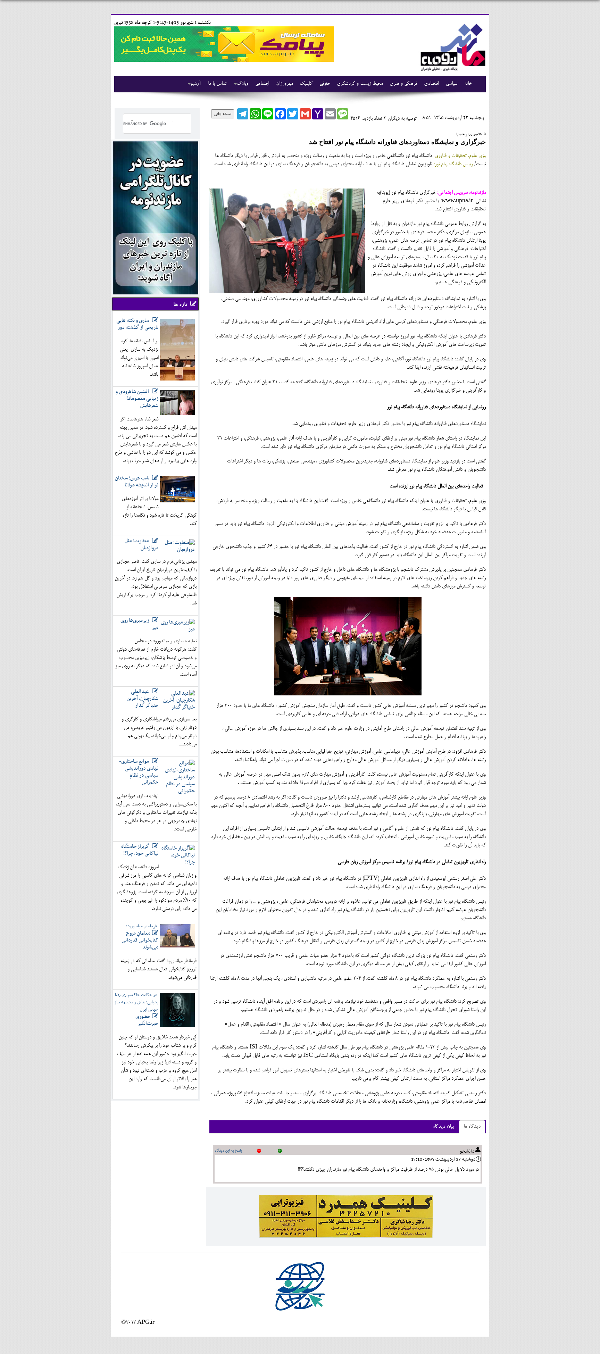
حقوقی (324, 84)
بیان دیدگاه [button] (443, 1127)
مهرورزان (284, 84)
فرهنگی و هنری (403, 84)
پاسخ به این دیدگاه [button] (228, 1150)
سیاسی (451, 84)
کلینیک (306, 84)
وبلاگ (242, 84)
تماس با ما (217, 84)
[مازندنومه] (452, 46)
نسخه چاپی (222, 113)
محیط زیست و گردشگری (360, 84)
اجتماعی (262, 84)
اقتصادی (431, 84)
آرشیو (196, 84)
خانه (468, 84)
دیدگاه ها (472, 1127)
